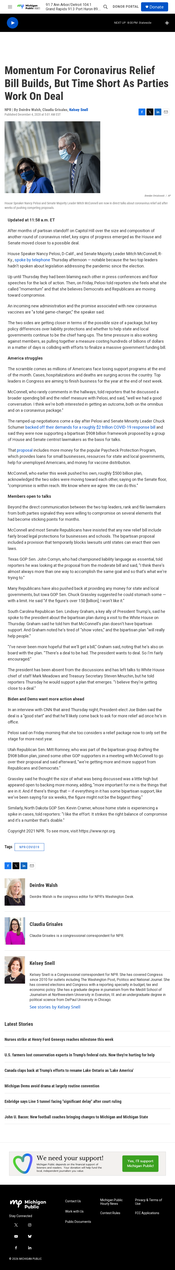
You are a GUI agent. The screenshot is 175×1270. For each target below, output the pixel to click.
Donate (156, 7)
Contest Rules (110, 1213)
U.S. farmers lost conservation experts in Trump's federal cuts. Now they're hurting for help (80, 1054)
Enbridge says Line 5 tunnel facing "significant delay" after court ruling (63, 1101)
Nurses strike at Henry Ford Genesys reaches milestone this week (59, 1039)
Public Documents (78, 1221)
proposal (25, 450)
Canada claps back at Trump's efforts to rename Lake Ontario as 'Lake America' (69, 1070)
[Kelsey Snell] (15, 970)
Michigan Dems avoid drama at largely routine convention (52, 1085)
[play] (12, 23)
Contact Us (73, 1201)
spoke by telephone (32, 259)
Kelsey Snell (78, 109)
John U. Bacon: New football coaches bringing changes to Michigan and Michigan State (76, 1116)
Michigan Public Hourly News (111, 1201)
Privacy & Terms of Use (148, 1201)
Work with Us (74, 1211)
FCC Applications (147, 1213)
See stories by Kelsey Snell (55, 1007)
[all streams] (168, 23)
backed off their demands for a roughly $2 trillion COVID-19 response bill (90, 427)
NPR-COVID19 (29, 847)
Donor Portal (126, 6)
